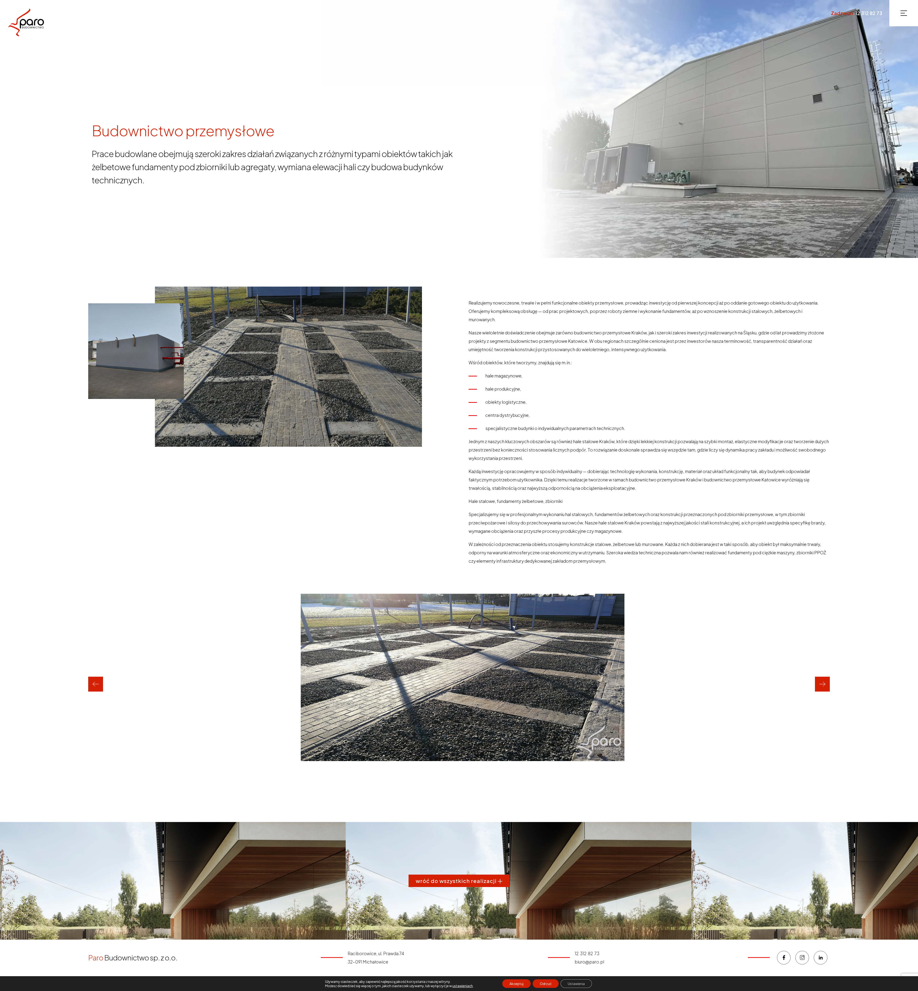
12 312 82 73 (868, 13)
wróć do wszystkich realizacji (457, 880)
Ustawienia (576, 983)
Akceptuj (516, 983)
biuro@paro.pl (589, 961)
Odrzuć (546, 983)
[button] (95, 684)
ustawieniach (462, 986)
